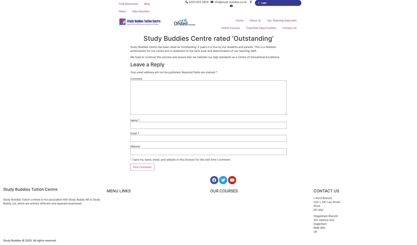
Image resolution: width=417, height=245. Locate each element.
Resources (113, 220)
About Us (112, 205)
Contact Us (289, 28)
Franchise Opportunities (261, 28)
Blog (147, 3)
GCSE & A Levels (220, 220)
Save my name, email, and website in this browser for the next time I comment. (182, 159)
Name (135, 120)
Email (134, 133)
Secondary (216, 212)
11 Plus (214, 198)
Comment (136, 78)
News (122, 11)
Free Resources (128, 3)
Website (135, 146)
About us (255, 20)
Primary (215, 205)
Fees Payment (140, 11)
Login (264, 3)
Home (239, 20)
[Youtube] (232, 180)
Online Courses (230, 28)
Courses (112, 212)
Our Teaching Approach (281, 20)
